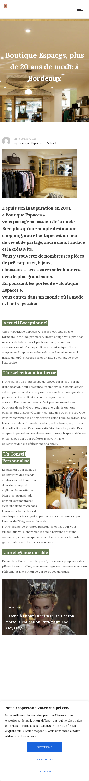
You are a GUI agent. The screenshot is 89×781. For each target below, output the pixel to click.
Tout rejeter (44, 771)
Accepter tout (44, 747)
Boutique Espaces (30, 143)
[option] (44, 607)
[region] (44, 741)
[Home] (5, 6)
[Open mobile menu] (81, 9)
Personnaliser (45, 759)
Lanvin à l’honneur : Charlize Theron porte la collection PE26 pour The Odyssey (40, 622)
